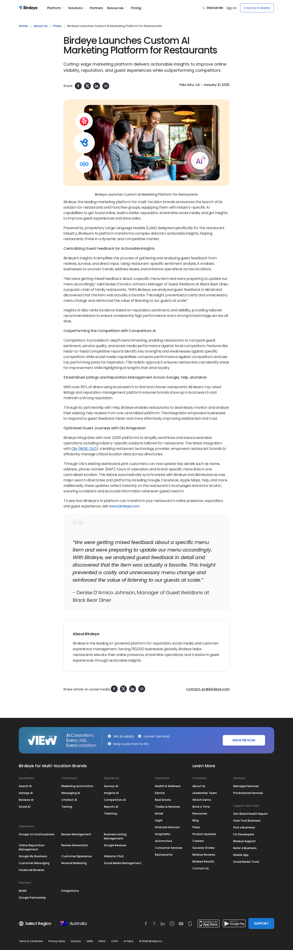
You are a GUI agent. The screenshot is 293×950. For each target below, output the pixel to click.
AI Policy (128, 941)
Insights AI (111, 793)
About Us (40, 26)
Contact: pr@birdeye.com (208, 689)
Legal (158, 820)
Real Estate (163, 800)
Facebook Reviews (31, 870)
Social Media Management (122, 863)
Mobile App (241, 855)
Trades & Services (167, 807)
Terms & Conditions (31, 941)
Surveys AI (111, 786)
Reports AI (111, 807)
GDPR (90, 941)
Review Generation (74, 845)
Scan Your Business (246, 821)
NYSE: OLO (88, 448)
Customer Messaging (34, 863)
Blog (196, 820)
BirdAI (23, 891)
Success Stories (204, 848)
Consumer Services (168, 848)
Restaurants (164, 855)
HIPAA (102, 941)
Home (23, 26)
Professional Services (248, 793)
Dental (160, 793)
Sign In (231, 8)
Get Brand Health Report (250, 814)
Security (76, 941)
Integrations (70, 891)
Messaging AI (70, 793)
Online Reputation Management (32, 847)
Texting (66, 807)
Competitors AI (115, 800)
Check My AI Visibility (257, 8)
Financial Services (167, 827)
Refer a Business (245, 848)
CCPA (114, 941)
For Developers (243, 834)
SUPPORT (261, 923)
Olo (74, 448)
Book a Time (201, 807)
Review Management (76, 834)
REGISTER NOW (244, 740)
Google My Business (33, 856)
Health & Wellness (168, 786)
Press (196, 827)
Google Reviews (115, 845)
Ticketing (110, 813)
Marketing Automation (77, 786)
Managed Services (246, 786)
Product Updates (204, 834)
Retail (159, 813)
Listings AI (26, 793)
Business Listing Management (115, 836)
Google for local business (36, 834)
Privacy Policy (57, 941)
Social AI (24, 807)
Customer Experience (76, 856)
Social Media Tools (246, 862)
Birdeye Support (244, 841)
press (57, 26)
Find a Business (244, 827)
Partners (96, 8)
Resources (115, 8)
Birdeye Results (203, 861)
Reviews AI (26, 800)
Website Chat (114, 856)
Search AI (25, 786)
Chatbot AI (69, 800)
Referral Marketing (74, 863)
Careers (198, 841)
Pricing (136, 8)
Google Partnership (32, 898)
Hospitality (162, 834)
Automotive (163, 841)
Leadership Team (205, 793)
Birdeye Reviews (204, 855)
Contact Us (201, 868)
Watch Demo (202, 800)
